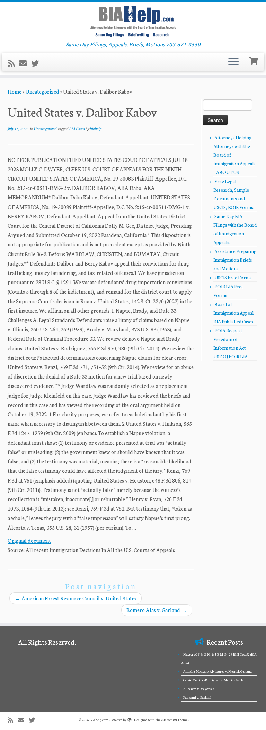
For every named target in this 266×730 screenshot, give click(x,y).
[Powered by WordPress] (129, 718)
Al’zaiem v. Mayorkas (198, 688)
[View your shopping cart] (254, 60)
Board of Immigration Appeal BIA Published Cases (233, 313)
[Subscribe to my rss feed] (13, 63)
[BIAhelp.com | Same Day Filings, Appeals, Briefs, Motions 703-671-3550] (133, 21)
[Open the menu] (233, 62)
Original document (29, 540)
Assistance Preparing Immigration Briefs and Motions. (235, 260)
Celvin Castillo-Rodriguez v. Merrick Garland (215, 680)
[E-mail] (25, 63)
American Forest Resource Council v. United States (75, 598)
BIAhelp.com (99, 719)
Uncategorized (42, 91)
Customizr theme (174, 719)
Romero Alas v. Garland (156, 610)
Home (14, 91)
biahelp (95, 128)
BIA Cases (77, 128)
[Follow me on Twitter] (37, 63)
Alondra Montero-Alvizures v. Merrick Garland (217, 671)
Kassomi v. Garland (197, 697)
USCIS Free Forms (233, 277)
